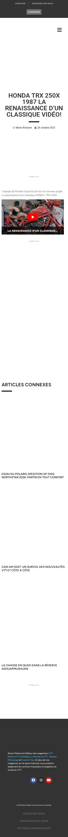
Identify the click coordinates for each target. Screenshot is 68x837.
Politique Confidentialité (34, 828)
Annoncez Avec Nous (42, 4)
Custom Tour (28, 760)
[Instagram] (41, 780)
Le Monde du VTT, (39, 756)
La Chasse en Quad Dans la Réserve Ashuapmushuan (29, 667)
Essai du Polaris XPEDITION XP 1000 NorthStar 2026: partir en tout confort (33, 475)
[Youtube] (49, 780)
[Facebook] (33, 780)
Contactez (20, 4)
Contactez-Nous (34, 813)
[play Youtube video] (33, 217)
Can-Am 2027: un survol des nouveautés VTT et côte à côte (33, 568)
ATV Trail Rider (22, 756)
